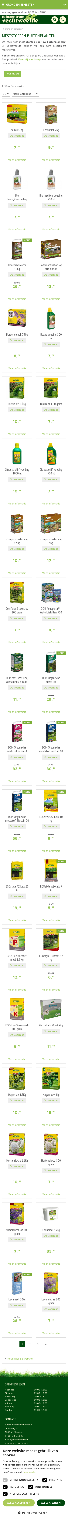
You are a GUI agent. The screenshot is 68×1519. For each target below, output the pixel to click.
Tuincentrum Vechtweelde (18, 1424)
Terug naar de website (20, 1358)
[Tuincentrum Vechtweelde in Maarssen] (20, 18)
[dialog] (62, 1513)
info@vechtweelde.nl (18, 1439)
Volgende (65, 1344)
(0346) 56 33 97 (15, 1435)
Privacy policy (43, 1512)
